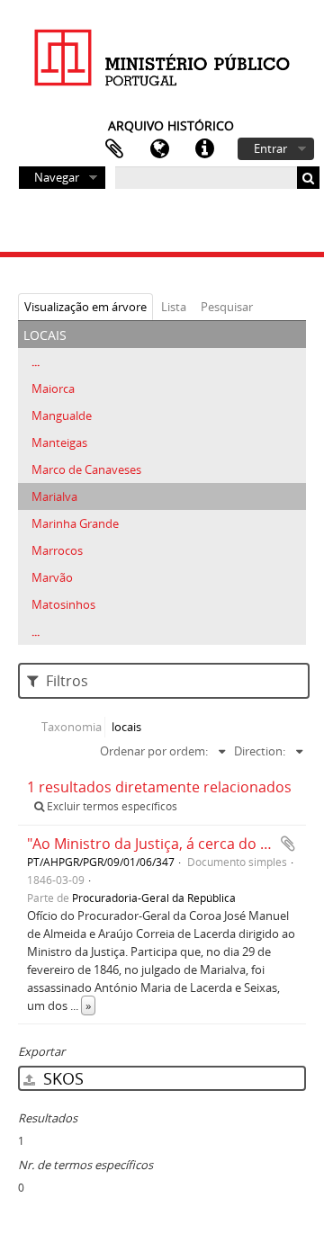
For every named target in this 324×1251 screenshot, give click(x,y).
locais (126, 727)
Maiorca (53, 388)
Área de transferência (114, 149)
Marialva (54, 496)
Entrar (270, 148)
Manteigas (59, 442)
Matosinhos (63, 604)
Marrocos (57, 550)
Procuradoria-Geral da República (154, 897)
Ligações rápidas (204, 149)
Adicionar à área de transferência (288, 844)
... (36, 361)
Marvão (52, 577)
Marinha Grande (75, 523)
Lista (173, 307)
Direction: (259, 751)
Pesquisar (227, 307)
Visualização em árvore (85, 307)
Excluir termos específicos (110, 806)
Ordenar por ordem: (154, 751)
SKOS (61, 1078)
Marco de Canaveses (86, 469)
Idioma (159, 149)
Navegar (56, 177)
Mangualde (62, 415)
